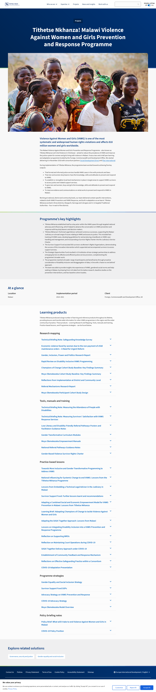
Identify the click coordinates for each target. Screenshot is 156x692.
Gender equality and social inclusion (51, 656)
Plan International (108, 160)
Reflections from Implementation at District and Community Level (71, 380)
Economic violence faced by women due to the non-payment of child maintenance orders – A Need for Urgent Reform (72, 347)
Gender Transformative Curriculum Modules (61, 435)
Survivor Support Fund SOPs (54, 588)
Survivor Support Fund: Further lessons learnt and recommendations (72, 496)
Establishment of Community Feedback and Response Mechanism (71, 555)
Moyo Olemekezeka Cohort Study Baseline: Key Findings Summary (71, 373)
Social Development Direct (89, 160)
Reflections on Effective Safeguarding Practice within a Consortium (71, 561)
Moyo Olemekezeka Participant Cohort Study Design (64, 392)
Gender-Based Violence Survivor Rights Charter (62, 453)
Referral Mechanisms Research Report (58, 386)
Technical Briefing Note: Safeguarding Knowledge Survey (66, 339)
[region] (78, 685)
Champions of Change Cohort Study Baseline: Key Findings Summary (72, 367)
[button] (78, 340)
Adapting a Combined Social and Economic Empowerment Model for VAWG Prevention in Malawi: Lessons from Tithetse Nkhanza (74, 504)
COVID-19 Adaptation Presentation (56, 567)
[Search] (138, 4)
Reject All (133, 687)
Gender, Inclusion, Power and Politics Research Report (65, 355)
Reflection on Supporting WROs (55, 536)
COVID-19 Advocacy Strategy (54, 600)
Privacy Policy (12, 689)
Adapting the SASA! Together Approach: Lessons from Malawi (68, 520)
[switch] (149, 5)
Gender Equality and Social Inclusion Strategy (61, 582)
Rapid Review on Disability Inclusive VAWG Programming (66, 361)
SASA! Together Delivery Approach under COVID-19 (64, 548)
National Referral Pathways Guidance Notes (60, 447)
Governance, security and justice (21, 656)
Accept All (146, 687)
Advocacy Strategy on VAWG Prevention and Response (65, 594)
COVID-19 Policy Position (52, 631)
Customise (119, 687)
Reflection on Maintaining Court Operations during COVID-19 (68, 542)
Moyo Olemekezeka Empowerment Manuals (61, 441)
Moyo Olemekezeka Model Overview (57, 607)
